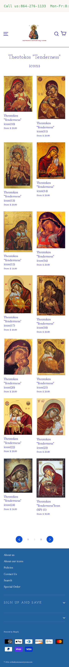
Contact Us (10, 574)
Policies (8, 567)
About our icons (13, 561)
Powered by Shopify (11, 632)
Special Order (12, 586)
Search (8, 580)
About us (9, 555)
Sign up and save (23, 602)
